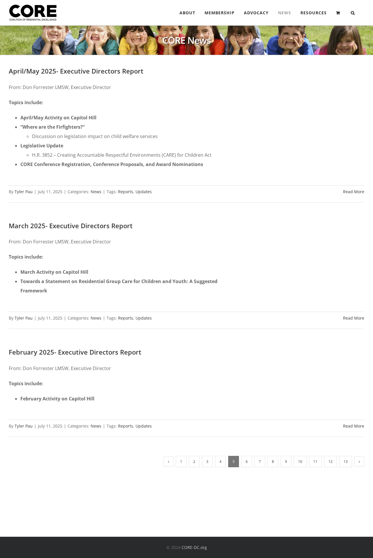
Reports (125, 191)
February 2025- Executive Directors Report (75, 352)
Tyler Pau (24, 191)
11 (315, 461)
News (96, 191)
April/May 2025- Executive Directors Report (76, 71)
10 (300, 461)
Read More (353, 191)
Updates (144, 191)
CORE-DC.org (194, 547)
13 (346, 461)
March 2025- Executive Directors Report (71, 225)
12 (330, 461)
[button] (353, 12)
